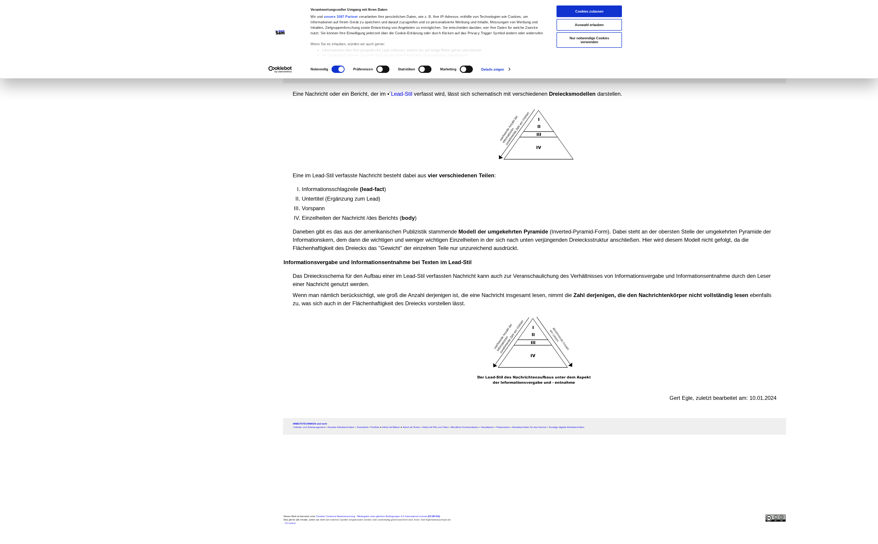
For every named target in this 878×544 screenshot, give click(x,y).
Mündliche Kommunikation (465, 427)
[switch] (382, 69)
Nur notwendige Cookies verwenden (589, 40)
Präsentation (503, 427)
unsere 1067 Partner (341, 17)
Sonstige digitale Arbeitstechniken (566, 427)
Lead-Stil (401, 94)
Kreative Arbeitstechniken (341, 427)
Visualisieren (487, 427)
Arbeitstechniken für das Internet (529, 427)
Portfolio (375, 427)
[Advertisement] (145, 132)
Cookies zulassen (589, 11)
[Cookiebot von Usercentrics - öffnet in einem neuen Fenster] (280, 69)
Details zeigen (492, 69)
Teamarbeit (362, 427)
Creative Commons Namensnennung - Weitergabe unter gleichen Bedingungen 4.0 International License (378, 516)
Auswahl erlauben (589, 25)
